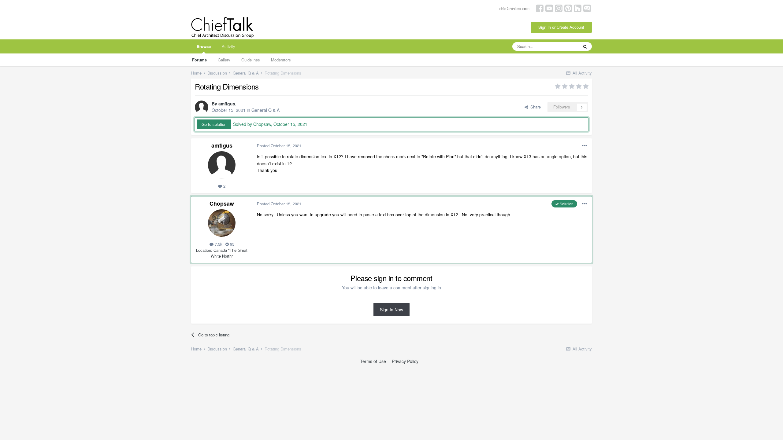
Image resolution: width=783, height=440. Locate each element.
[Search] (585, 46)
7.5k (217, 244)
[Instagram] (558, 7)
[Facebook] (540, 7)
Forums (199, 60)
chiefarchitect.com (514, 8)
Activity (228, 46)
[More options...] (584, 145)
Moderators (281, 60)
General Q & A (265, 110)
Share (534, 107)
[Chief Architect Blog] (587, 7)
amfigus (226, 104)
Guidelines (250, 60)
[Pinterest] (568, 7)
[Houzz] (577, 7)
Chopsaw (222, 203)
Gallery (224, 60)
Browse (204, 46)
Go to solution (214, 124)
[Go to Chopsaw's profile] (222, 223)
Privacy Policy (405, 361)
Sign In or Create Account (561, 27)
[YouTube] (549, 7)
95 (231, 244)
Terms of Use (373, 361)
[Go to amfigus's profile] (201, 107)
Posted (279, 145)
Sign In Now (391, 309)
